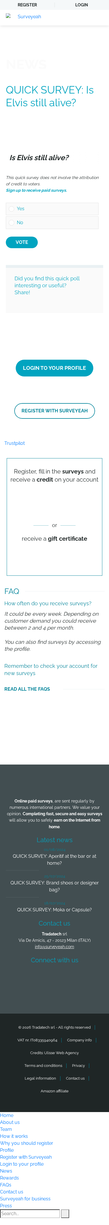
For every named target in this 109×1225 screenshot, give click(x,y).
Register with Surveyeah (55, 411)
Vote (22, 242)
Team (6, 1129)
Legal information (40, 1078)
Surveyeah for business (25, 1199)
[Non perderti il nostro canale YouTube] (56, 992)
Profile (7, 1150)
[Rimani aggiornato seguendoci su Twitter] (44, 977)
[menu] (98, 17)
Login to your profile (54, 368)
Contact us (75, 1078)
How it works (14, 1136)
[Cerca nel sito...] (65, 1213)
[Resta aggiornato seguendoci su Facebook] (22, 977)
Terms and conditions (43, 1065)
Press (6, 1205)
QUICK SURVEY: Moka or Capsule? (54, 910)
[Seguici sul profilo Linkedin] (65, 977)
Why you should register (26, 1143)
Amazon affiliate (55, 1091)
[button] (56, 209)
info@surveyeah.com (54, 946)
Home (6, 1115)
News (6, 1171)
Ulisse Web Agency (61, 1053)
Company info (79, 1040)
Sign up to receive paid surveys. (36, 190)
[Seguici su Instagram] (87, 977)
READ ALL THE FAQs (27, 689)
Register (27, 5)
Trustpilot (14, 443)
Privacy (78, 1065)
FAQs (5, 1185)
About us (10, 1122)
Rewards (9, 1178)
